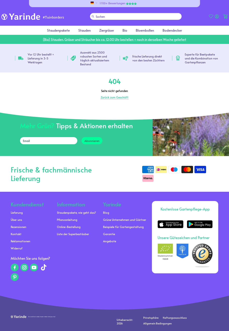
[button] (225, 16)
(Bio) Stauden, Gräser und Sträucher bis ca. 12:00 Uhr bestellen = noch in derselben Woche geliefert (114, 39)
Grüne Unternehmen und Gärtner (124, 220)
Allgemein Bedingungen (157, 323)
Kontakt (16, 234)
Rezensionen (18, 227)
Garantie (109, 234)
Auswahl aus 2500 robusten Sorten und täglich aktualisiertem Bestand (94, 58)
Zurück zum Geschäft (114, 97)
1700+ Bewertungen (112, 3)
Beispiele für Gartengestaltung (123, 227)
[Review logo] (182, 256)
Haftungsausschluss (175, 317)
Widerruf (17, 248)
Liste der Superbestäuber (73, 234)
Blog (106, 212)
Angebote (109, 241)
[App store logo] (170, 224)
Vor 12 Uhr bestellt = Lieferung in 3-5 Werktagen (41, 58)
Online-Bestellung (69, 227)
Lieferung (17, 212)
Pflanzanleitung (67, 220)
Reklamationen (20, 241)
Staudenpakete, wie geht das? (76, 212)
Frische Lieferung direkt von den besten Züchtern (148, 58)
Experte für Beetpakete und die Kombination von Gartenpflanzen (201, 58)
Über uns (16, 220)
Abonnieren (91, 141)
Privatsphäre (151, 317)
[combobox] (136, 16)
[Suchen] (93, 16)
